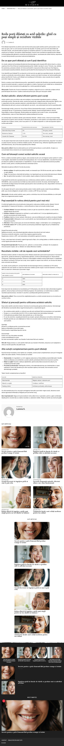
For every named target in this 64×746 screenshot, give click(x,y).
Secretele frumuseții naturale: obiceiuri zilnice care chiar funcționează (46, 482)
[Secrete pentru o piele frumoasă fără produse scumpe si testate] (16, 437)
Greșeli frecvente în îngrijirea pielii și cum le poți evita (15, 482)
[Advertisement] (32, 21)
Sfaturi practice (37, 479)
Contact (4, 740)
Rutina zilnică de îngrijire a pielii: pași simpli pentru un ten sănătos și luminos (15, 512)
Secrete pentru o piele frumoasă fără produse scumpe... (9, 661)
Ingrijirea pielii (5, 449)
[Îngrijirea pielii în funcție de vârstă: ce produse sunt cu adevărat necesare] (47, 437)
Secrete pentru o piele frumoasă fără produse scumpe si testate (14, 452)
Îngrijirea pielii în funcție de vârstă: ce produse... (24, 660)
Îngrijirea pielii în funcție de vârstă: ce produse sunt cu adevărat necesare (46, 452)
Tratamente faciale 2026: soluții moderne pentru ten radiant (47, 512)
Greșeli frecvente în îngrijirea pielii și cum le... (39, 660)
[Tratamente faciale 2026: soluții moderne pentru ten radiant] (47, 497)
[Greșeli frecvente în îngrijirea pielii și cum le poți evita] (16, 467)
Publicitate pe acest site (15, 740)
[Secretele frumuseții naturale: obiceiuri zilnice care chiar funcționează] (47, 467)
